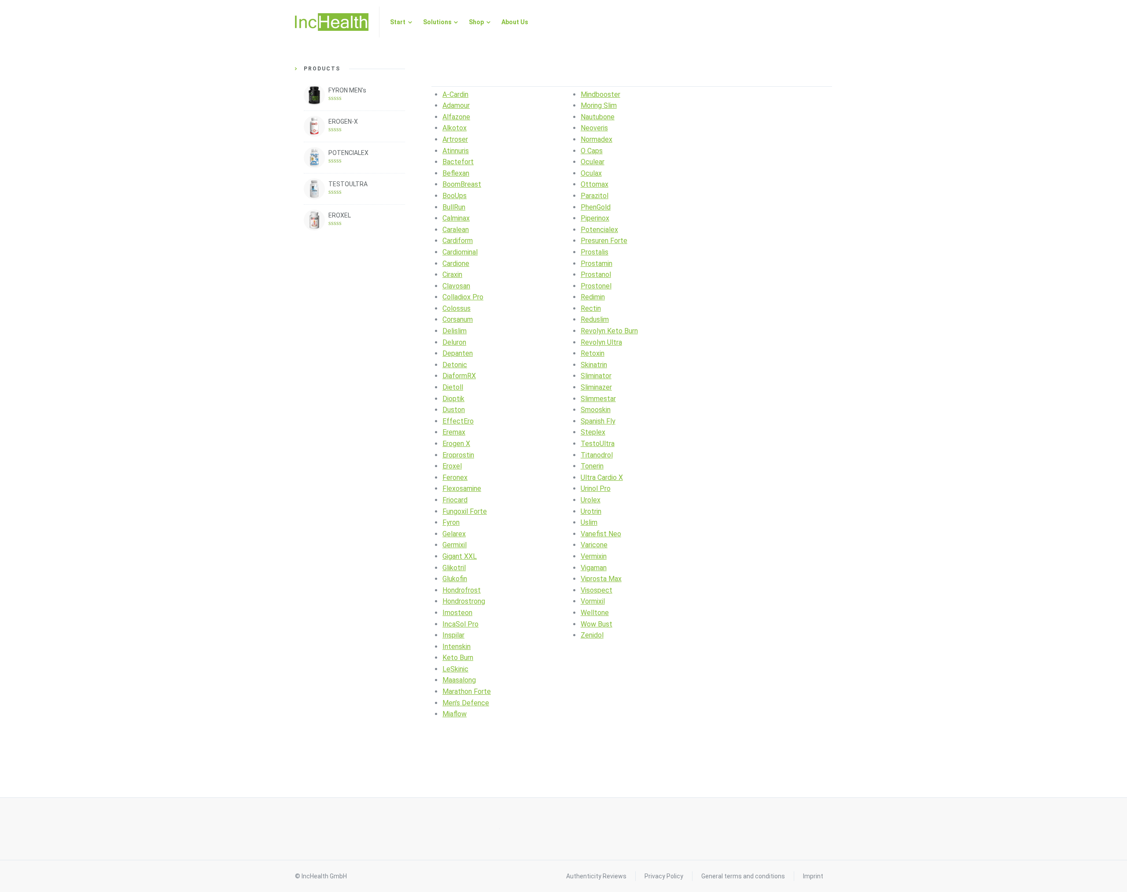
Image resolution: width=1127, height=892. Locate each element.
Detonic (454, 365)
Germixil (454, 545)
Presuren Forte (604, 240)
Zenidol (592, 635)
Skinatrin (594, 365)
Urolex (590, 500)
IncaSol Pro (460, 624)
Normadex (596, 139)
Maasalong (459, 680)
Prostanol (596, 274)
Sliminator (596, 376)
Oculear (592, 162)
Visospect (596, 590)
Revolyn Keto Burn (609, 331)
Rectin (591, 308)
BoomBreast (461, 184)
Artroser (455, 139)
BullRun (453, 207)
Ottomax (594, 184)
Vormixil (593, 601)
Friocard (455, 500)
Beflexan (455, 173)
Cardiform (457, 240)
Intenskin (456, 646)
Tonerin (592, 466)
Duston (453, 409)
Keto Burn (457, 657)
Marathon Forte (466, 691)
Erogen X (456, 443)
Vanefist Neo (601, 534)
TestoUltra (598, 443)
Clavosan (456, 286)
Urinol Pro (596, 488)
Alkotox (454, 128)
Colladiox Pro (462, 297)
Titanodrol (597, 455)
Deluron (454, 342)
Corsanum (457, 319)
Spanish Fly (598, 421)
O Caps (592, 151)
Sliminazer (596, 387)
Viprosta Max (601, 579)
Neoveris (594, 128)
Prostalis (594, 252)
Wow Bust (596, 624)
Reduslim (595, 319)
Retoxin (592, 353)
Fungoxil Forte (464, 511)
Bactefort (458, 162)
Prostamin (596, 263)
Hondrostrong (463, 601)
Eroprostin (458, 455)
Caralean (455, 229)
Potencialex (599, 229)
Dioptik (453, 398)
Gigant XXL (459, 556)
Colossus (456, 308)
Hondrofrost (461, 590)
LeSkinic (455, 669)
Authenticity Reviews (596, 876)
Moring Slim (599, 105)
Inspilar (453, 635)
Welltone (595, 612)
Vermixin (594, 556)
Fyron (451, 522)
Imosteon (457, 612)
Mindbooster (600, 94)
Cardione (455, 263)
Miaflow (454, 714)
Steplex (593, 432)
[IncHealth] (331, 22)
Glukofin (454, 579)
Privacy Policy (664, 876)
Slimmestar (598, 398)
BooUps (454, 196)
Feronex (455, 477)
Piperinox (595, 218)
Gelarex (454, 534)
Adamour (456, 105)
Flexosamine (461, 488)
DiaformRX (459, 376)
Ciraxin (452, 274)
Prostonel (596, 286)
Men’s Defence (465, 703)
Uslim (589, 522)
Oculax (591, 173)
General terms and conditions (743, 876)
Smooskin (596, 409)
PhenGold (596, 207)
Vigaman (594, 568)
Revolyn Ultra (601, 342)
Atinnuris (455, 151)
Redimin (593, 297)
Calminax (456, 218)
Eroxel (452, 466)
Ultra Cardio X (602, 477)
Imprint (813, 876)
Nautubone (598, 117)
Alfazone (456, 117)
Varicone (594, 545)
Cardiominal (460, 252)
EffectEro (458, 421)
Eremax (453, 432)
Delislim (454, 331)
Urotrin (591, 511)
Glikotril (454, 568)
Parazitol (594, 196)
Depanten (457, 353)
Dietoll (452, 387)
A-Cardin (455, 94)
